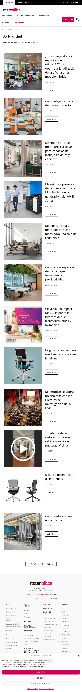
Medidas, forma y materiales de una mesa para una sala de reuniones (61, 232)
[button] (79, 656)
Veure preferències (41, 684)
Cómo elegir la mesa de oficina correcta (59, 103)
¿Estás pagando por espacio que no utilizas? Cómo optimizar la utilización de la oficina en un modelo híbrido (60, 66)
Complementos (49, 608)
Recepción (28, 631)
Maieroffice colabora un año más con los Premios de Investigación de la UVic (59, 400)
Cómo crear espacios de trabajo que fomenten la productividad (59, 273)
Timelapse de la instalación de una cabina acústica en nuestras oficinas (58, 439)
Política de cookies (32, 689)
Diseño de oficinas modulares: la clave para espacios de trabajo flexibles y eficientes (58, 151)
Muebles (5, 30)
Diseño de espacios (47, 613)
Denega (41, 678)
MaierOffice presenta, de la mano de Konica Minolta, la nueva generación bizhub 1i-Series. (60, 192)
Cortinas (47, 604)
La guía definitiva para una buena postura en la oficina (60, 354)
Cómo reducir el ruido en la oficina (60, 518)
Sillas (7, 604)
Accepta (41, 672)
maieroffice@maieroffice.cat (46, 594)
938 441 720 (29, 594)
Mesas (7, 634)
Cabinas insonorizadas (30, 626)
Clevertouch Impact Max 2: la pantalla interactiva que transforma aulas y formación (58, 317)
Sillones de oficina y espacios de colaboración (31, 650)
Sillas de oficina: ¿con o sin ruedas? (59, 477)
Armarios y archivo (28, 605)
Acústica (27, 621)
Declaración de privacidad (46, 689)
